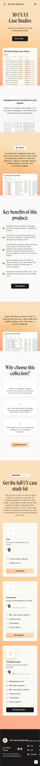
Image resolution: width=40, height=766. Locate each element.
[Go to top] (36, 762)
